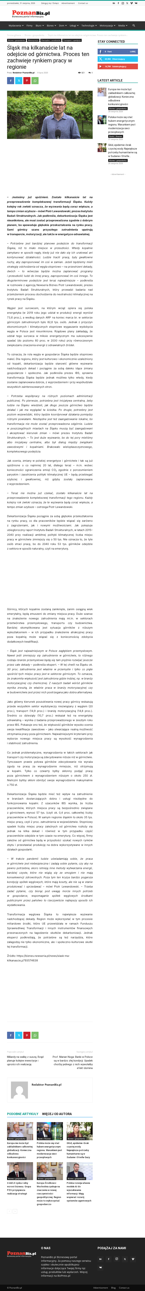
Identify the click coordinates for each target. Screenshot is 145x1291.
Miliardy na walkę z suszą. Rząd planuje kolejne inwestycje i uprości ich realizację (25, 1060)
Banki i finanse (44, 1138)
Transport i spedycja (72, 40)
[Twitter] (127, 3)
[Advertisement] (96, 13)
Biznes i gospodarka (34, 35)
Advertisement (68, 3)
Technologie (88, 25)
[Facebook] (118, 3)
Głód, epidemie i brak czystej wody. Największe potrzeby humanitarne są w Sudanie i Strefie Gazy (78, 1150)
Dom (61, 25)
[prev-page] (9, 1211)
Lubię (132, 51)
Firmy (30, 25)
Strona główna (14, 35)
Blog (113, 1287)
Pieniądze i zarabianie (50, 40)
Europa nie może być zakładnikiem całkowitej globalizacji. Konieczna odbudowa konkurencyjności (20, 1150)
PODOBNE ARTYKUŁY (22, 1114)
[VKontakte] (136, 3)
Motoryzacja (106, 25)
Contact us (83, 3)
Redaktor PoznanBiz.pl (23, 72)
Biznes (50, 25)
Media (121, 25)
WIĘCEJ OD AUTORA (57, 1114)
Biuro (38, 25)
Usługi (73, 25)
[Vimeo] (132, 3)
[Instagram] (123, 3)
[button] (133, 25)
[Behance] (114, 3)
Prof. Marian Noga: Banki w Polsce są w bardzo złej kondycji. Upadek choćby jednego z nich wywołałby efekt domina (73, 1062)
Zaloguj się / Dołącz (50, 3)
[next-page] (15, 1211)
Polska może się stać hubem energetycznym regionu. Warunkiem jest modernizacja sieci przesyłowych (49, 1150)
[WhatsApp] (35, 80)
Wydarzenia (15, 25)
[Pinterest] (26, 80)
